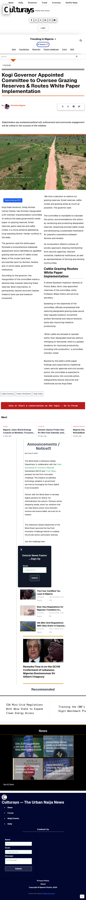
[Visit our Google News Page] (45, 20)
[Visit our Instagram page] (50, 20)
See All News (8, 784)
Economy (56, 2)
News (11, 2)
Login (43, 28)
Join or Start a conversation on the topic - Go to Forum (43, 405)
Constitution (24, 49)
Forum (11, 813)
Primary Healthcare (51, 49)
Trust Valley (51, 471)
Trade (44, 2)
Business (32, 2)
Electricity (36, 49)
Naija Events (13, 818)
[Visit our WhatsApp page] (36, 20)
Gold (14, 49)
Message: (9, 856)
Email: (25, 566)
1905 (72, 49)
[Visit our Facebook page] (31, 20)
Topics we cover (48, 893)
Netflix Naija (71, 2)
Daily (21, 2)
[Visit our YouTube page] (54, 20)
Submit (35, 578)
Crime (64, 49)
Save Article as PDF (13, 200)
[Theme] (82, 896)
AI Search (41, 44)
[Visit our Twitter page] (40, 20)
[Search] (81, 40)
